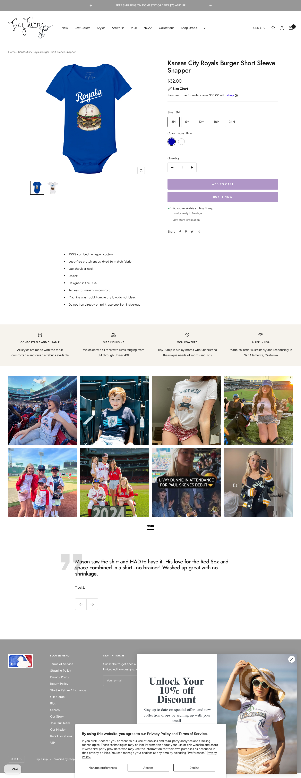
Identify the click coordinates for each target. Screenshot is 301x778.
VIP (206, 28)
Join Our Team (60, 723)
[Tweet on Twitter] (192, 231)
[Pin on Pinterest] (186, 231)
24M (232, 122)
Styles (101, 28)
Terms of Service (61, 664)
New (64, 28)
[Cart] (291, 28)
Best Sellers (82, 28)
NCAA (148, 28)
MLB (134, 28)
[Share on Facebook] (180, 231)
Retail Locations (61, 736)
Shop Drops (189, 28)
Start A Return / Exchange (68, 690)
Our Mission (58, 729)
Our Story (57, 716)
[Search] (273, 28)
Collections (166, 28)
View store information (186, 219)
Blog (53, 703)
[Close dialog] (291, 659)
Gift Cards (57, 697)
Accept (148, 768)
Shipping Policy (60, 670)
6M (187, 122)
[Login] (282, 28)
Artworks (118, 28)
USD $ (257, 28)
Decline (194, 768)
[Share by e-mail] (199, 231)
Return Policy (59, 684)
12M (201, 122)
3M (173, 122)
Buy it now (223, 196)
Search (55, 710)
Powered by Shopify (65, 759)
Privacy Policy (59, 677)
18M (217, 122)
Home (12, 51)
